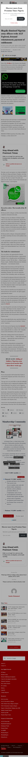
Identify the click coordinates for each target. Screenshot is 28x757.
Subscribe (21, 18)
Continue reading (14, 23)
